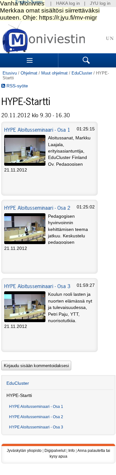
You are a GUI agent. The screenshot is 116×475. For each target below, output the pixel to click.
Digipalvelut (54, 450)
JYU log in (100, 3)
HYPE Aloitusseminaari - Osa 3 (37, 286)
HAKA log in (68, 3)
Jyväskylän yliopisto (24, 450)
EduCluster (82, 73)
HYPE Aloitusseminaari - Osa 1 (37, 129)
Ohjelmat (29, 73)
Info (71, 450)
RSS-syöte (16, 86)
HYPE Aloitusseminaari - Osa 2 (37, 207)
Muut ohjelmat (54, 73)
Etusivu (10, 73)
